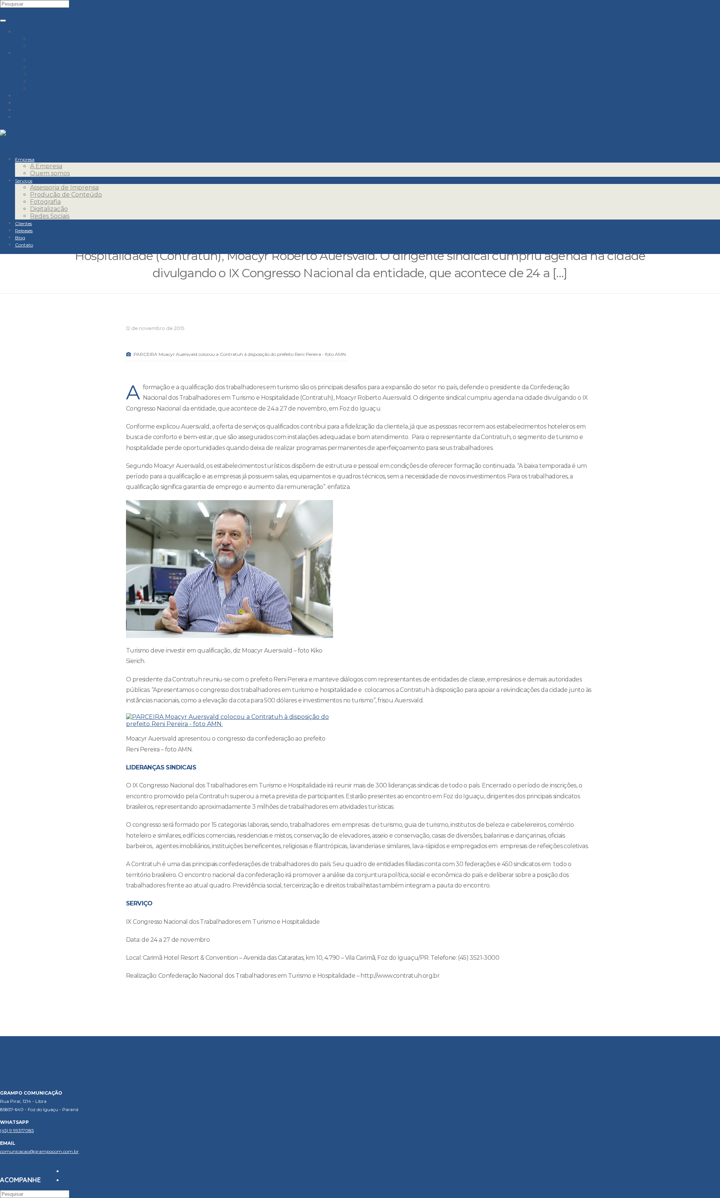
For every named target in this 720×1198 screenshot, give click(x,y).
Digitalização (49, 81)
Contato (27, 117)
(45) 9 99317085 (17, 1130)
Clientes (27, 95)
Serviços (27, 53)
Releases (28, 102)
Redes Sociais (49, 88)
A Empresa (46, 38)
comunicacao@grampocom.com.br (39, 1151)
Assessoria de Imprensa (64, 60)
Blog (22, 110)
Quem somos (50, 45)
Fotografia (45, 74)
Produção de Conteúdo (66, 67)
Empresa (28, 31)
